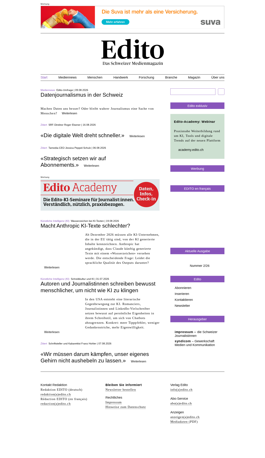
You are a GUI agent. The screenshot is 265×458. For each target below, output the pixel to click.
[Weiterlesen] (100, 104)
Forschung (146, 77)
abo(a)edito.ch (181, 403)
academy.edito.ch (191, 150)
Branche (171, 77)
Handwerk (120, 77)
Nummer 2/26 (199, 266)
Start (44, 77)
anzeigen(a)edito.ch (185, 417)
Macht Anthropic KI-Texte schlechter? (85, 226)
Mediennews (67, 77)
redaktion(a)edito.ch (56, 394)
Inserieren (182, 294)
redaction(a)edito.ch (56, 403)
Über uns (217, 77)
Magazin (194, 77)
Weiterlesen (69, 113)
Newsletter (182, 305)
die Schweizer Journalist (196, 334)
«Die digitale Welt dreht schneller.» (82, 135)
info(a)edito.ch (181, 389)
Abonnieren (183, 288)
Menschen (94, 77)
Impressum (113, 402)
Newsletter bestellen (120, 389)
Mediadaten (179, 421)
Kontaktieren (184, 300)
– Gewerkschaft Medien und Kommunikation (195, 343)
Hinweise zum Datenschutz (125, 407)
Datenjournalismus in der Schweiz (82, 95)
